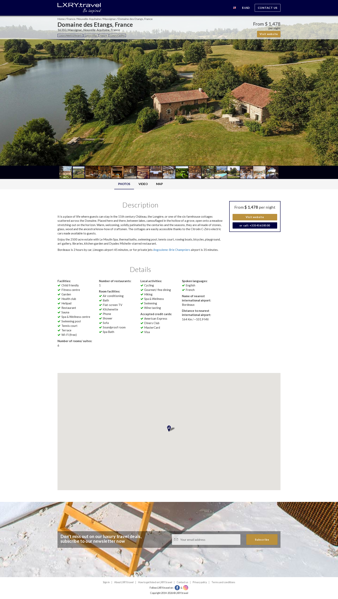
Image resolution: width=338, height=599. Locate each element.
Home (61, 19)
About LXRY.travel (124, 582)
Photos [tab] (124, 184)
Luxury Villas (91, 35)
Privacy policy (200, 582)
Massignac (109, 19)
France (71, 19)
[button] (234, 8)
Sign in (106, 582)
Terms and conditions (223, 582)
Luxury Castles (117, 35)
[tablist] (140, 184)
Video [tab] (143, 184)
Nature (103, 35)
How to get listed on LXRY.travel (155, 582)
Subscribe (262, 539)
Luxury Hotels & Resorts (70, 35)
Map (159, 184)
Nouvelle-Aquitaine (89, 19)
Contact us (268, 7)
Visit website (269, 34)
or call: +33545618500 (254, 225)
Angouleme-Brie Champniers (171, 249)
